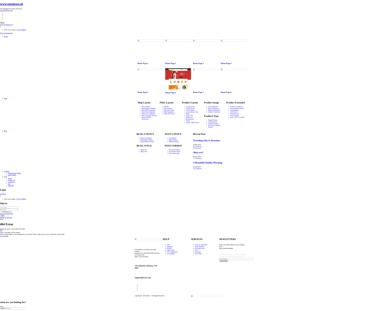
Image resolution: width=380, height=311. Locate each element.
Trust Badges (234, 110)
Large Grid (189, 115)
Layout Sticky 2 (192, 112)
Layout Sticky (190, 110)
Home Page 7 (198, 92)
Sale (196, 250)
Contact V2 (11, 182)
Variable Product (213, 123)
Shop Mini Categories (148, 110)
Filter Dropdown (169, 112)
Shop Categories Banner (149, 115)
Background (190, 119)
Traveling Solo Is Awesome (206, 140)
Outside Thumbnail (214, 112)
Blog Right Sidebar (147, 140)
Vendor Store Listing (14, 173)
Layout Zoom (190, 106)
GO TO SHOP (21, 30)
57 (197, 158)
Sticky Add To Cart (237, 117)
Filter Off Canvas (169, 114)
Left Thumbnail (213, 106)
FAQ (168, 245)
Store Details (12, 175)
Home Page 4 (226, 63)
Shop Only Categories (148, 112)
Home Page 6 (170, 93)
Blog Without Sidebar (147, 141)
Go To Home (4, 236)
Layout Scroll (190, 108)
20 (197, 146)
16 (197, 168)
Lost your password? (6, 213)
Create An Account (6, 217)
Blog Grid (144, 151)
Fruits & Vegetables (201, 245)
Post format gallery (174, 150)
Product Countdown (236, 106)
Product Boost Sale (237, 108)
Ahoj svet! (198, 152)
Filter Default (168, 108)
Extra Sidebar (234, 115)
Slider (188, 114)
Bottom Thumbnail (214, 110)
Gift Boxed (233, 112)
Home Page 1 (143, 63)
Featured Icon (234, 114)
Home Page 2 (170, 63)
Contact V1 (11, 180)
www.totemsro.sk (11, 4)
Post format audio (174, 153)
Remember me (6, 212)
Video (188, 121)
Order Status (171, 250)
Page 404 (11, 185)
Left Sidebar (172, 138)
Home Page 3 (198, 63)
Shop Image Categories (149, 108)
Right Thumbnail (213, 108)
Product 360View (193, 122)
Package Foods (199, 248)
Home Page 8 (226, 92)
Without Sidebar (174, 141)
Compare (3, 194)
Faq (9, 184)
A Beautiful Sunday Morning (207, 162)
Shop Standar (146, 106)
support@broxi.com (6, 10)
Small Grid (189, 117)
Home (2, 229)
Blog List (143, 150)
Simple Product (213, 120)
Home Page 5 (143, 92)
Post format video (174, 151)
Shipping (169, 246)
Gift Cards (198, 254)
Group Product (212, 122)
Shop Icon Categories (148, 114)
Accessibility (171, 254)
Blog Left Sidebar (146, 138)
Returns (169, 248)
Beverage (198, 252)
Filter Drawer (169, 110)
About (10, 178)
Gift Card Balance (172, 252)
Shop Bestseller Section (146, 118)
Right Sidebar (173, 140)
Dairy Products (199, 246)
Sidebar (166, 106)
